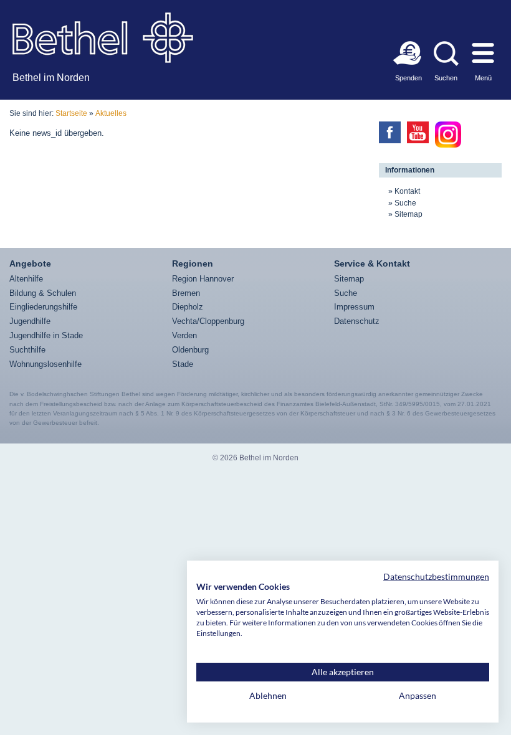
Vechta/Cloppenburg (208, 321)
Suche (405, 203)
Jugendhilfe (29, 321)
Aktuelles (111, 113)
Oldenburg (190, 349)
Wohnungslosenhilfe (45, 364)
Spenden (408, 78)
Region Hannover (203, 278)
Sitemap (408, 214)
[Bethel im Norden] (102, 37)
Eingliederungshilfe (43, 306)
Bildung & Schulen (42, 293)
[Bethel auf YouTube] (418, 132)
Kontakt (407, 191)
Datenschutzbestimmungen (436, 576)
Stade (182, 364)
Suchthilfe (27, 349)
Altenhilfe (26, 278)
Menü (483, 78)
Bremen (186, 293)
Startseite (71, 113)
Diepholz (187, 306)
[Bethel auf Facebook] (390, 132)
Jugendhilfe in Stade (46, 335)
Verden (184, 335)
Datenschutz (357, 321)
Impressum (354, 306)
